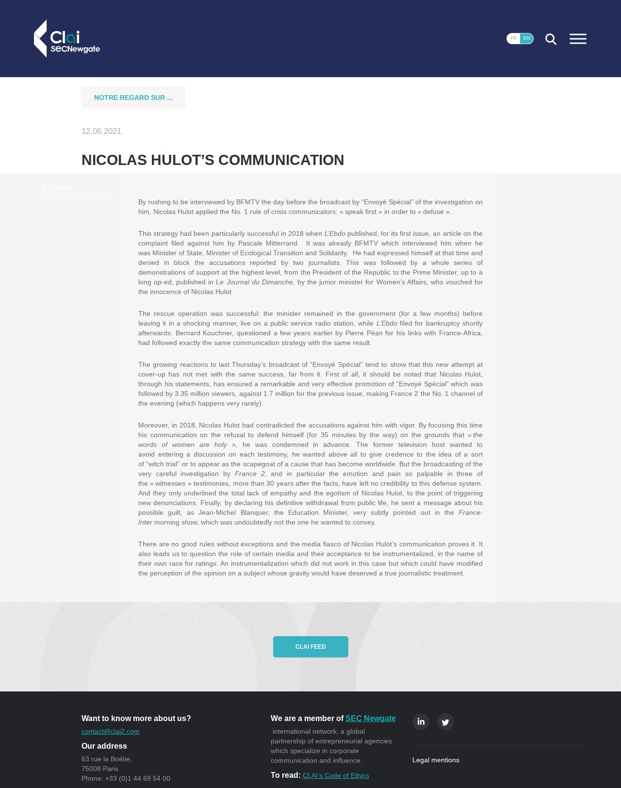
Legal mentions (435, 760)
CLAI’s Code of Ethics (336, 775)
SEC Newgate (370, 718)
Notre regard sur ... (133, 97)
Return (61, 187)
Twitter (445, 721)
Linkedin (420, 721)
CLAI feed (310, 646)
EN (526, 38)
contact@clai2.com (111, 731)
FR (513, 38)
